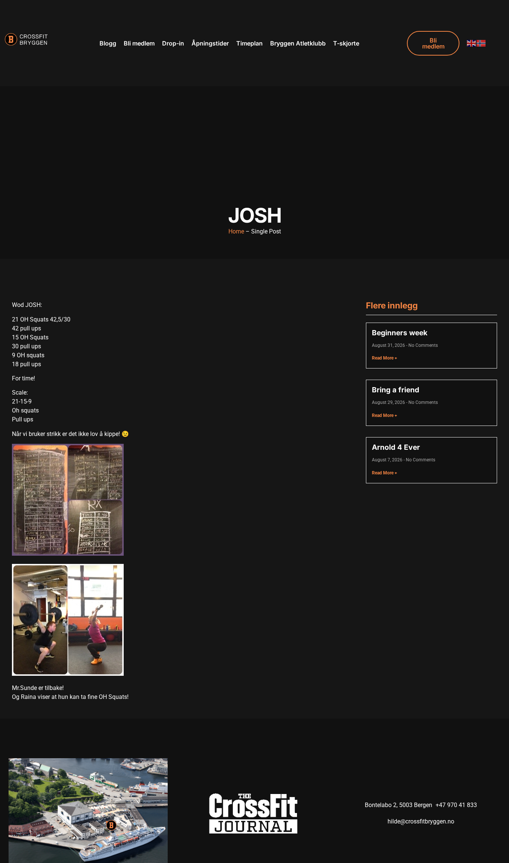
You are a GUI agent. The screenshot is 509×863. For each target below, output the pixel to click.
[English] (472, 43)
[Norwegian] (481, 43)
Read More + (384, 358)
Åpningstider (210, 43)
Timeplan (249, 43)
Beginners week (399, 332)
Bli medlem (139, 43)
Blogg (107, 43)
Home (236, 231)
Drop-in (173, 43)
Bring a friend (395, 389)
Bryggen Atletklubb (298, 43)
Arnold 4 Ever (396, 447)
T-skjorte (346, 43)
